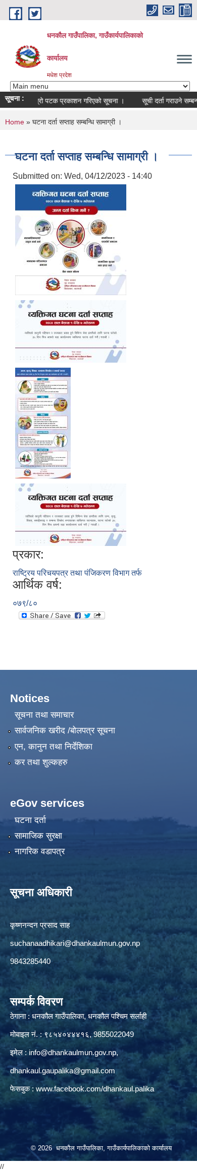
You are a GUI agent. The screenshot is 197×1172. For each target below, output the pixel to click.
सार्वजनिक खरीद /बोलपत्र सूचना (65, 730)
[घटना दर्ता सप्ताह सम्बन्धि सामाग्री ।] (70, 239)
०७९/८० (25, 603)
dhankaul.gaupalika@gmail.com (62, 1070)
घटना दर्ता (30, 820)
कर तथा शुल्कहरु (41, 762)
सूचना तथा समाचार (44, 715)
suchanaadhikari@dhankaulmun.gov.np (75, 943)
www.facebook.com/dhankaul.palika (95, 1088)
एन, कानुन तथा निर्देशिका (53, 746)
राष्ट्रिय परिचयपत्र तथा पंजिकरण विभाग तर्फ (77, 573)
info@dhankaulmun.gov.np (72, 1052)
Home (14, 122)
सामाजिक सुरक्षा (38, 836)
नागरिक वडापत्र (40, 851)
